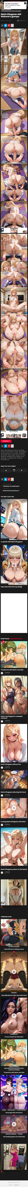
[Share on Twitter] (5, 25)
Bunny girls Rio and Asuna (14, 1113)
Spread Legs (13, 458)
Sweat (20, 458)
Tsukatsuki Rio (21, 1110)
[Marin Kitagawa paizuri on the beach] (14, 846)
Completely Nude (13, 452)
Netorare (12, 455)
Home (10, 1185)
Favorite (5, 441)
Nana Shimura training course (14, 949)
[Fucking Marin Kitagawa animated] (14, 808)
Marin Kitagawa (16, 639)
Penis (18, 456)
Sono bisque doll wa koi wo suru (13, 1068)
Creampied (23, 452)
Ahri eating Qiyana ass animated (14, 1137)
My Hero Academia (14, 946)
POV (23, 456)
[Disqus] (14, 613)
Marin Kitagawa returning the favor (13, 792)
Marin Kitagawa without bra (11, 764)
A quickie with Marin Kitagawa (11, 542)
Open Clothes (21, 455)
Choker (22, 450)
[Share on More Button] (12, 25)
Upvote (6, 470)
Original (14, 992)
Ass (3, 450)
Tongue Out (5, 459)
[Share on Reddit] (2, 25)
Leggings (4, 455)
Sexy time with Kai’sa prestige (11, 587)
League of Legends (11, 1134)
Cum (3, 453)
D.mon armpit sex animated (14, 1037)
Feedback (16, 1185)
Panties (4, 456)
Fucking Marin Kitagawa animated (13, 822)
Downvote (21, 470)
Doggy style (10, 453)
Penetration (12, 456)
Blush (16, 450)
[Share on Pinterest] (8, 25)
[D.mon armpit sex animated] (14, 1015)
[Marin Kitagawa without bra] (14, 743)
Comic (4, 452)
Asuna (4, 1110)
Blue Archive (11, 1110)
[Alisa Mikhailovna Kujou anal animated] (14, 972)
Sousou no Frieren (14, 1070)
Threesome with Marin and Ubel (12, 670)
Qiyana (20, 1134)
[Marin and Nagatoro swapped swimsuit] (14, 695)
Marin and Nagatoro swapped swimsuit (11, 717)
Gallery (22, 453)
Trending (3, 642)
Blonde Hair (9, 450)
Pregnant (5, 458)
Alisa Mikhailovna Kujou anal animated (14, 995)
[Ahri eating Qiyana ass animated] (14, 1124)
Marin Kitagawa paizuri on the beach (14, 869)
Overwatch (14, 1034)
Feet (17, 453)
